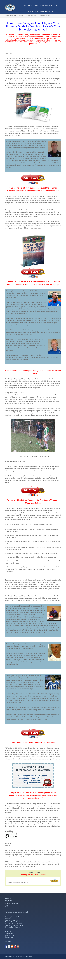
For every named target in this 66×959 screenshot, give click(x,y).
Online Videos (9, 937)
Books (36, 5)
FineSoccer (8, 918)
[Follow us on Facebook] (6, 946)
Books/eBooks (9, 932)
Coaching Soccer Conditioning (14, 922)
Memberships (9, 935)
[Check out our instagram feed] (18, 946)
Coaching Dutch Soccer (12, 927)
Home (25, 5)
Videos (30, 5)
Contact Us (8, 900)
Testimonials (9, 907)
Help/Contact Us (33, 11)
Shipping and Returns (46, 11)
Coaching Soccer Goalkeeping (14, 925)
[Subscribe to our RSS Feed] (12, 946)
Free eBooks (9, 933)
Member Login (53, 5)
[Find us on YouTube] (15, 946)
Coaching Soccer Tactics (13, 917)
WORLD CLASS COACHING (13, 923)
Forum (7, 905)
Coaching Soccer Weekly (13, 920)
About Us (8, 898)
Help (6, 902)
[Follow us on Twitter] (9, 946)
